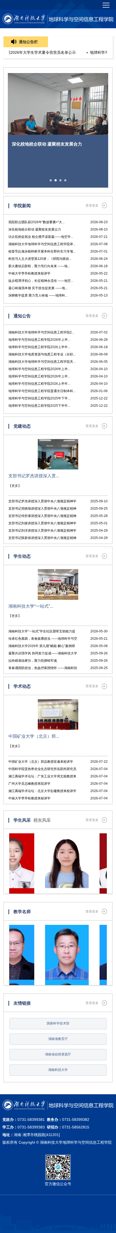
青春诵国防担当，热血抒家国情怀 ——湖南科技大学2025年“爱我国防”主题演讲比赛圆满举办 (42, 669)
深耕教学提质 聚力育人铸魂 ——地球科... (37, 295)
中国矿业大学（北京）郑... (33, 736)
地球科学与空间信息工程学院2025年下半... (39, 398)
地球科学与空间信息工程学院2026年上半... (39, 340)
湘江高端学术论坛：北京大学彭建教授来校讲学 (42, 791)
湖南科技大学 (58, 1070)
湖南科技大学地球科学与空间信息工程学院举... (42, 244)
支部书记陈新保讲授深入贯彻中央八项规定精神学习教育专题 (42, 539)
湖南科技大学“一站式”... (30, 606)
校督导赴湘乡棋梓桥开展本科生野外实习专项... (42, 251)
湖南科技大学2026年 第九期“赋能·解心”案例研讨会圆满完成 (41, 647)
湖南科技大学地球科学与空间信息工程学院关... (42, 362)
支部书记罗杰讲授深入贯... (33, 476)
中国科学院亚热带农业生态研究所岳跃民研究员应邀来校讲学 (42, 770)
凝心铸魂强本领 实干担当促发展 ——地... (37, 288)
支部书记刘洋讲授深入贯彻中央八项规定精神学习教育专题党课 (42, 531)
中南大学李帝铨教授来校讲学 (29, 273)
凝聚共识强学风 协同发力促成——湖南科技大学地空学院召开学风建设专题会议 (42, 654)
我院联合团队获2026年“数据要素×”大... (36, 222)
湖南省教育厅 (58, 1039)
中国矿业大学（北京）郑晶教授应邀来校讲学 (40, 762)
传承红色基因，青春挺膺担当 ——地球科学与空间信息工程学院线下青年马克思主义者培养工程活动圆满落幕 (42, 639)
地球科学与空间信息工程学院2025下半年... (39, 406)
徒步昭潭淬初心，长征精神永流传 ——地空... (40, 281)
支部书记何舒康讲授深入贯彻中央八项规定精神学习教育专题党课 (42, 517)
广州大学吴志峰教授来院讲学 (29, 784)
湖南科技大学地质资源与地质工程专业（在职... (42, 354)
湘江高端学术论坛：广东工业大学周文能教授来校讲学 (42, 777)
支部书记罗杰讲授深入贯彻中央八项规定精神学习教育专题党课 (42, 502)
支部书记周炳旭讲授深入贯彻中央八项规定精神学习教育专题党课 (42, 509)
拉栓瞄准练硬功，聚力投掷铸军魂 (32, 661)
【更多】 (14, 486)
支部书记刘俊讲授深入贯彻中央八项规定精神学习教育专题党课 (42, 524)
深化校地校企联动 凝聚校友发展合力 (34, 229)
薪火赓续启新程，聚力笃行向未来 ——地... (39, 266)
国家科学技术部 (58, 1023)
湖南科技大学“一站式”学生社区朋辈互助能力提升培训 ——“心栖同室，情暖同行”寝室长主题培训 (42, 632)
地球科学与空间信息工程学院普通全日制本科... (42, 391)
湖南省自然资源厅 (58, 1054)
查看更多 (92, 205)
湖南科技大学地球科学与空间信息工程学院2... (41, 332)
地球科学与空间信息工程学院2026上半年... (39, 347)
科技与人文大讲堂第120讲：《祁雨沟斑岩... (39, 259)
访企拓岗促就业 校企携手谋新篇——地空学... (40, 237)
